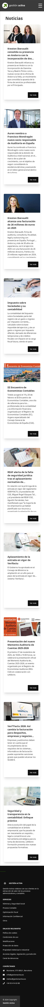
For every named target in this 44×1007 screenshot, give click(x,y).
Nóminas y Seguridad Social (14, 904)
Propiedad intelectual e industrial (16, 950)
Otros (5, 920)
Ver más (33, 95)
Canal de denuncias (10, 958)
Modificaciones (9, 941)
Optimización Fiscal (10, 912)
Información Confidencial (13, 916)
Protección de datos (10, 945)
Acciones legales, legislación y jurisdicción (19, 954)
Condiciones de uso (10, 937)
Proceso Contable (9, 908)
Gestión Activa (9, 1003)
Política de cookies (10, 933)
